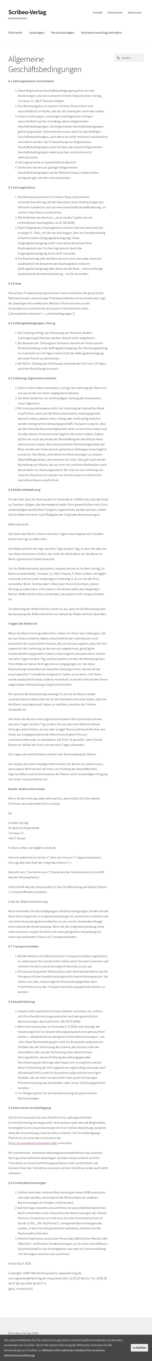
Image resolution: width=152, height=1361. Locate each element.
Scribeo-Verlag (27, 12)
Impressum (134, 12)
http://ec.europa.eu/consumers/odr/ (32, 1143)
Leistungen (36, 32)
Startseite (15, 32)
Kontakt (97, 12)
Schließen (139, 1348)
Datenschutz (115, 12)
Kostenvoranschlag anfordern (101, 32)
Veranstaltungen (62, 32)
